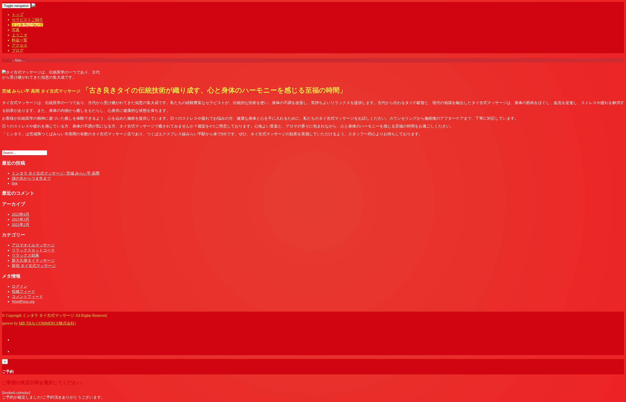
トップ (17, 14)
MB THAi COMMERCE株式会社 (47, 323)
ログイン (19, 286)
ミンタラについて (27, 25)
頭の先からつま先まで (31, 178)
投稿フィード (23, 291)
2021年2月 (20, 224)
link (15, 183)
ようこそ (19, 35)
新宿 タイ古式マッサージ (34, 266)
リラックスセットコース (33, 250)
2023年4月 (20, 214)
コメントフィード (27, 297)
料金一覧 (19, 40)
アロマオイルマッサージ (33, 245)
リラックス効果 (25, 255)
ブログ (17, 50)
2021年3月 (20, 219)
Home (6, 60)
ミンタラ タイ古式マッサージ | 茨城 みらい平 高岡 (56, 173)
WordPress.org (23, 301)
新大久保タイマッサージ (33, 260)
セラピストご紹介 (27, 20)
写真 (16, 30)
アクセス (19, 45)
